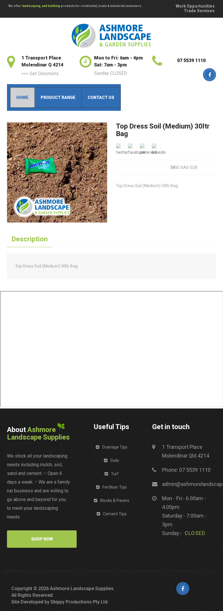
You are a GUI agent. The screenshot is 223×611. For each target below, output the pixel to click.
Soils (114, 460)
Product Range (58, 97)
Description (29, 239)
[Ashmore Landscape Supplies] (111, 36)
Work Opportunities (195, 6)
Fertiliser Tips (114, 487)
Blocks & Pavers (114, 500)
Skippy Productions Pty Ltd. (80, 602)
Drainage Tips (114, 447)
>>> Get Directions (40, 73)
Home (22, 97)
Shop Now (42, 539)
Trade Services (199, 11)
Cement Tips (115, 513)
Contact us (101, 97)
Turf (115, 473)
